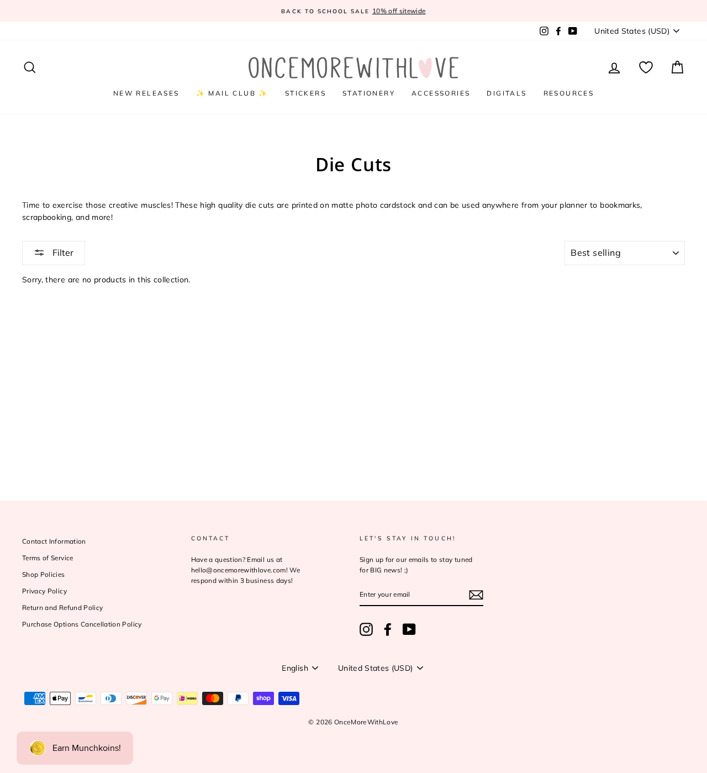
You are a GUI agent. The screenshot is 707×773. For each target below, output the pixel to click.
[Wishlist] (646, 68)
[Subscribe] (476, 595)
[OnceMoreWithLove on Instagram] (366, 629)
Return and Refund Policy (62, 607)
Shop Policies (43, 574)
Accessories (440, 93)
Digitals (506, 93)
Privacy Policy (44, 591)
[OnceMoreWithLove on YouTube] (409, 629)
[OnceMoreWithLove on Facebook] (387, 629)
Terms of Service (47, 558)
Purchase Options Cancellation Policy (82, 624)
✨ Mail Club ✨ (232, 93)
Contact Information (54, 541)
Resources (569, 93)
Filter (61, 252)
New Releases (146, 93)
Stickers (305, 93)
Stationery (368, 93)
